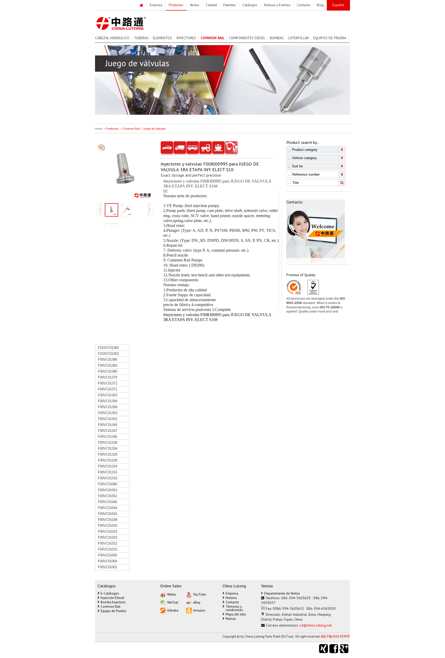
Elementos (162, 38)
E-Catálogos (110, 593)
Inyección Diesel (112, 598)
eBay (196, 602)
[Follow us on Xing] (324, 649)
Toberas (141, 38)
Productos (112, 128)
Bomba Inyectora (113, 602)
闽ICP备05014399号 (335, 636)
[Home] (141, 5)
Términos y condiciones (234, 608)
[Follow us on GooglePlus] (345, 649)
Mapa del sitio (236, 614)
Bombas (277, 38)
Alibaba (172, 610)
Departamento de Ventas (282, 593)
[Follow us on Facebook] (334, 649)
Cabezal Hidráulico (112, 38)
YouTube (199, 594)
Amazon (199, 610)
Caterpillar (298, 38)
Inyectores (186, 38)
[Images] (124, 171)
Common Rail (131, 128)
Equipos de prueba (329, 38)
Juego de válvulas (154, 128)
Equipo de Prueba (113, 611)
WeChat (172, 602)
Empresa (232, 593)
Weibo (171, 594)
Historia (231, 598)
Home (98, 128)
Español (338, 5)
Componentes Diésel (247, 38)
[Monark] (127, 23)
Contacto (232, 602)
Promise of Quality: (301, 275)
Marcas (231, 618)
